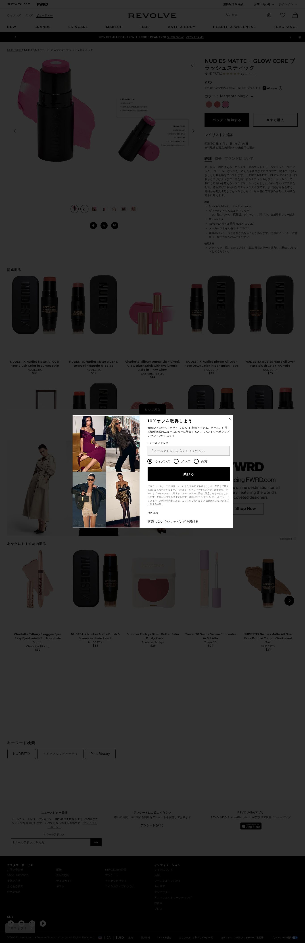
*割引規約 (153, 512)
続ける (189, 474)
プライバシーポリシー (214, 497)
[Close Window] (229, 418)
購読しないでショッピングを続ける (173, 521)
